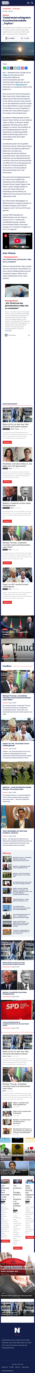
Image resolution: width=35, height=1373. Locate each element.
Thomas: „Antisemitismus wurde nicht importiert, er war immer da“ (21, 931)
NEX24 (12, 38)
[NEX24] (6, 38)
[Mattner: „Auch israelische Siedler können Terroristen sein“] (17, 773)
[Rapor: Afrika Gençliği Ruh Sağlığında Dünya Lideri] (29, 1181)
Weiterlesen (7, 442)
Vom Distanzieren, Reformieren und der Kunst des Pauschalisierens (22, 908)
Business (5, 656)
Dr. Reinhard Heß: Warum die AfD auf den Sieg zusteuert (22, 883)
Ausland (16, 8)
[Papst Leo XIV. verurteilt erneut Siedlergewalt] (17, 575)
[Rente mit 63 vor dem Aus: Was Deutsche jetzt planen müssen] (17, 414)
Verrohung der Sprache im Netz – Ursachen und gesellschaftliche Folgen (21, 916)
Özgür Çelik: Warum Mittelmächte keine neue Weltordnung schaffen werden (21, 924)
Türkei (5, 75)
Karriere (3, 1293)
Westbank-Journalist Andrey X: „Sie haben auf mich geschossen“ (17, 465)
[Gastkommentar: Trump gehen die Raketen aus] (7, 900)
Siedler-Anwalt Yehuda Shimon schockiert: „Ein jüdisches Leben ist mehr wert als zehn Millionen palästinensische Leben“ (22, 891)
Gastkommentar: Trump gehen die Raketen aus (21, 900)
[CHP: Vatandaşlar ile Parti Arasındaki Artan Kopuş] (5, 1181)
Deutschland (6, 429)
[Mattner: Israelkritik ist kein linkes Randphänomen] (17, 493)
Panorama (7, 8)
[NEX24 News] (17, 1330)
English (5, 629)
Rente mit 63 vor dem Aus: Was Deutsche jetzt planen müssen (16, 425)
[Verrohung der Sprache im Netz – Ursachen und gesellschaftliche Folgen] (7, 916)
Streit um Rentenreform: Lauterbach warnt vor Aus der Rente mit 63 (16, 1023)
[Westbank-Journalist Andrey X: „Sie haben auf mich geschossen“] (17, 454)
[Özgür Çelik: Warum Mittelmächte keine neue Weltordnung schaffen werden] (7, 924)
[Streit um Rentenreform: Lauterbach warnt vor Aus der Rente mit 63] (17, 1010)
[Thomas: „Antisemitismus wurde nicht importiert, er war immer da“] (7, 932)
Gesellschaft (4, 1152)
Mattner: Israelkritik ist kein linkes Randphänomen (21, 867)
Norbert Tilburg (14, 429)
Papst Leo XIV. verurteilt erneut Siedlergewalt (16, 744)
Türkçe (3, 1201)
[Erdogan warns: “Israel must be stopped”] (17, 627)
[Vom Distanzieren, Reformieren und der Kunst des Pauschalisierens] (7, 908)
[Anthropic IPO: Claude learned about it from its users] (17, 650)
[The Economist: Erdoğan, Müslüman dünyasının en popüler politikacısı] (17, 1181)
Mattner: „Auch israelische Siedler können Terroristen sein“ (17, 788)
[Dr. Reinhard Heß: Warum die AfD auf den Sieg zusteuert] (7, 883)
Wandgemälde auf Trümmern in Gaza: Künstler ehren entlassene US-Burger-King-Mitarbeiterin (22, 1130)
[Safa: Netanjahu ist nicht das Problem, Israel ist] (17, 816)
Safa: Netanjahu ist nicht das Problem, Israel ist (15, 832)
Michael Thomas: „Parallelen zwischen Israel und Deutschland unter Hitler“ (16, 545)
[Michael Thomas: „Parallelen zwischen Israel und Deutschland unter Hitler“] (17, 533)
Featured (5, 468)
